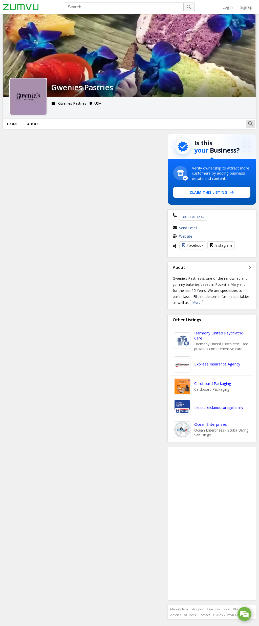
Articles (175, 615)
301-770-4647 (193, 216)
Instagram (223, 245)
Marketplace (179, 609)
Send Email (188, 227)
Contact (204, 615)
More (196, 302)
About (33, 123)
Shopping (197, 609)
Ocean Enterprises (210, 424)
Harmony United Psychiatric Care (218, 335)
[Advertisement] (212, 523)
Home (12, 123)
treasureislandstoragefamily (218, 407)
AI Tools (190, 615)
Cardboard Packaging (212, 383)
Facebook (195, 245)
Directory (213, 609)
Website (185, 236)
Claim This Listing (208, 192)
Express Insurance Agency (217, 363)
